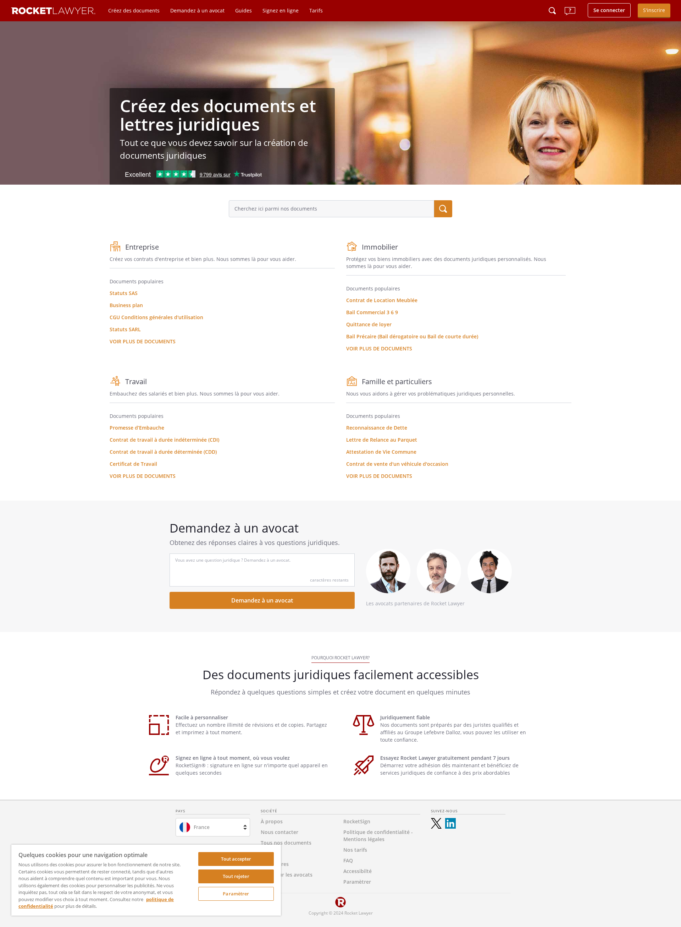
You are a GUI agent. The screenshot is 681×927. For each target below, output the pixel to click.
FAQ (348, 860)
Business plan (126, 305)
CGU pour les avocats (286, 874)
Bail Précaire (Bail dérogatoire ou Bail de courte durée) (412, 336)
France (202, 827)
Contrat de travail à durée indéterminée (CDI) (164, 439)
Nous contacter (279, 832)
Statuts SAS (124, 293)
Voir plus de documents (143, 341)
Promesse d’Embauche (137, 427)
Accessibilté (357, 871)
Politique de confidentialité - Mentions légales (378, 836)
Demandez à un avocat (197, 10)
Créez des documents (134, 10)
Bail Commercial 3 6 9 (372, 312)
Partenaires (275, 864)
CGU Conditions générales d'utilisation (156, 317)
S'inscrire (654, 10)
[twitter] (436, 823)
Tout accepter (236, 859)
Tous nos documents (286, 842)
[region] (146, 880)
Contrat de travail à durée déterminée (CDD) (163, 451)
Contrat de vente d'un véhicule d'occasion (397, 463)
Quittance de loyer (369, 324)
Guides (243, 10)
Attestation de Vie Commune (381, 451)
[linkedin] (450, 823)
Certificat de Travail (133, 463)
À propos (272, 821)
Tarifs (316, 10)
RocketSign (356, 821)
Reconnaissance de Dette (376, 427)
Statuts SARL (125, 329)
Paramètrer (236, 893)
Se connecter (609, 10)
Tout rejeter (236, 876)
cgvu (266, 853)
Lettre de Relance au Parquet (381, 439)
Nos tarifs (355, 849)
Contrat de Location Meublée (381, 300)
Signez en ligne (280, 10)
